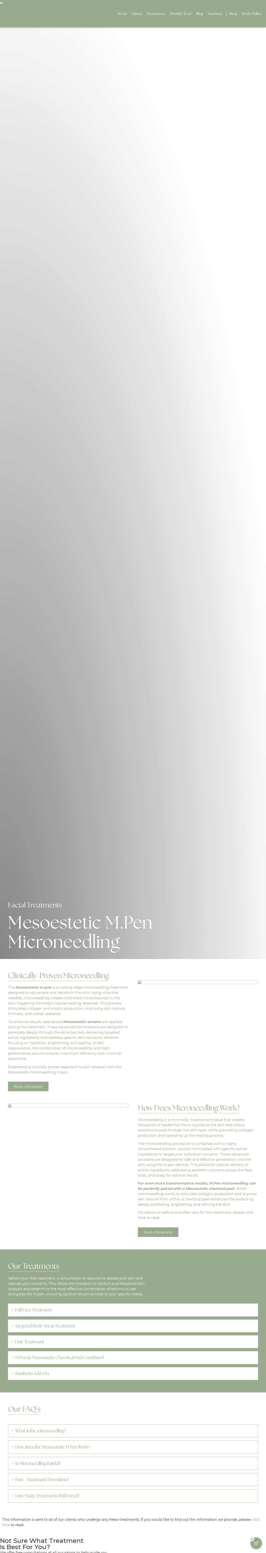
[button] (136, 13)
